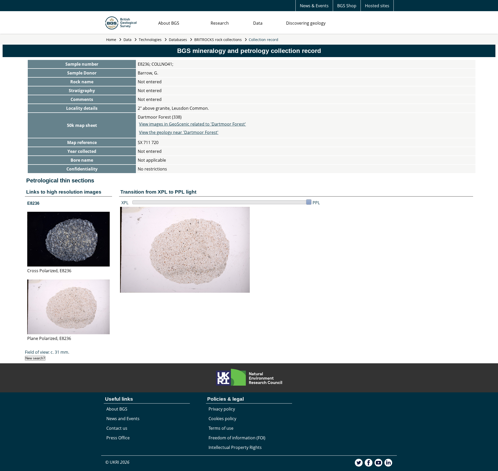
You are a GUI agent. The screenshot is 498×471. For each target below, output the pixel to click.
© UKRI (117, 462)
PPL (316, 203)
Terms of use (221, 428)
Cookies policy (222, 418)
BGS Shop (346, 6)
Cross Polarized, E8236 (49, 271)
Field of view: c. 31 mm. (47, 352)
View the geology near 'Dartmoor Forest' (178, 132)
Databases (178, 39)
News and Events (123, 418)
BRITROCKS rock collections (218, 39)
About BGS (168, 23)
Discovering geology (306, 23)
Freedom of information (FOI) (237, 438)
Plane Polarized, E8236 (49, 338)
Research (220, 23)
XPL (124, 203)
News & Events (314, 6)
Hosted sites (377, 6)
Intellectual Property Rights (235, 447)
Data (257, 23)
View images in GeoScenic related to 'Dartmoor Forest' (192, 124)
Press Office (118, 438)
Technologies (150, 39)
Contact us (116, 428)
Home (111, 39)
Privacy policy (222, 409)
